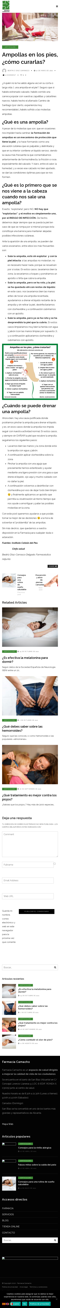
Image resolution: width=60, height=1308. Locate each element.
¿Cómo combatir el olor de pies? (35, 1040)
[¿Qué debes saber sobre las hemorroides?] (30, 695)
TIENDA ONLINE (11, 1226)
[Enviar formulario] (55, 967)
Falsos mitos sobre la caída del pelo (37, 1164)
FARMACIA (8, 1208)
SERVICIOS (8, 1214)
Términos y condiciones (38, 1287)
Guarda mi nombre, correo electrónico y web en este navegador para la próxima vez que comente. (9, 926)
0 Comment (10, 75)
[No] (56, 1299)
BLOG (5, 1220)
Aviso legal (24, 1287)
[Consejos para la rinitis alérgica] (9, 1150)
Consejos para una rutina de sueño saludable (20, 584)
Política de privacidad (10, 1287)
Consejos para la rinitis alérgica (34, 1147)
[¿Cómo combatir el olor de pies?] (9, 1042)
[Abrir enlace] (4, 1303)
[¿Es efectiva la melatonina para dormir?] (30, 627)
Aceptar (15, 1304)
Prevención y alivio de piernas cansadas (39, 582)
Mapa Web (7, 1124)
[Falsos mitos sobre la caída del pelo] (9, 1167)
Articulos (10, 47)
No (24, 1304)
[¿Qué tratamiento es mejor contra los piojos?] (30, 764)
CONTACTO (8, 1232)
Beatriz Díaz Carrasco (18, 71)
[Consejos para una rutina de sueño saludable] (9, 1184)
